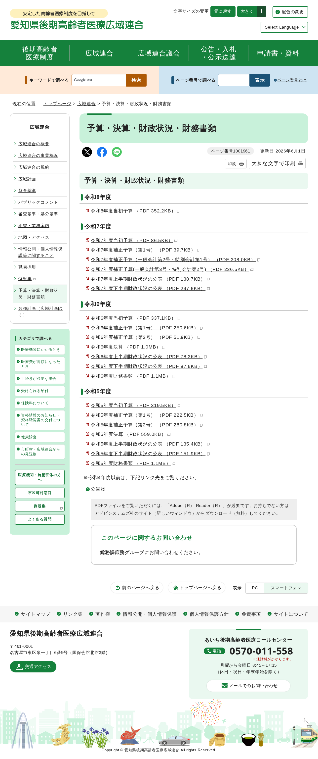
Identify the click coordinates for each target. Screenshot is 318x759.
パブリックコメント (38, 202)
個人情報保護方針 (209, 614)
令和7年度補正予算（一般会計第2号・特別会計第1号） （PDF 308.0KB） (173, 259)
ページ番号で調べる (196, 80)
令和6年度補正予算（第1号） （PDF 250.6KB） (145, 327)
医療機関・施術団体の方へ (39, 477)
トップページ (57, 103)
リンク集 (73, 614)
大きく (245, 11)
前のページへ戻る (140, 587)
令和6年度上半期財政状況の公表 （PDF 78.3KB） (146, 356)
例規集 (25, 278)
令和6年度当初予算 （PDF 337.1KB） (133, 318)
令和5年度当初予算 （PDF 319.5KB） (133, 405)
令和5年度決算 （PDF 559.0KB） (128, 434)
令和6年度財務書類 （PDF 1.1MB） (131, 376)
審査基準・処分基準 (38, 213)
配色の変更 (293, 11)
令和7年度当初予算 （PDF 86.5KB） (132, 240)
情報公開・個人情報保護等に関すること (40, 252)
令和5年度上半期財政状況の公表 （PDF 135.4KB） (148, 444)
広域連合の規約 (33, 167)
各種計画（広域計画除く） (40, 311)
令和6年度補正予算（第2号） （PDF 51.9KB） (143, 337)
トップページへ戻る (200, 587)
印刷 (232, 163)
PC (255, 587)
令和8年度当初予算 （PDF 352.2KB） (133, 210)
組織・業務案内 (33, 225)
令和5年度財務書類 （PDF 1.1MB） (131, 463)
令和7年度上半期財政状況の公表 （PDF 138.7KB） (148, 279)
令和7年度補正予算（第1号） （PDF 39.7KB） (143, 250)
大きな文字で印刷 (273, 163)
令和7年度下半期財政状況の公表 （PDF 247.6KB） (148, 288)
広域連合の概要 (33, 143)
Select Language (282, 27)
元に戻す (221, 11)
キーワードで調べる (49, 80)
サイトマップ (35, 614)
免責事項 (251, 614)
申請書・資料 (278, 53)
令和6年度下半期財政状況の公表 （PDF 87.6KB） (146, 366)
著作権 (102, 614)
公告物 (98, 489)
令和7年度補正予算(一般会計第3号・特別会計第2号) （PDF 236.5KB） (170, 269)
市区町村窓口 (40, 493)
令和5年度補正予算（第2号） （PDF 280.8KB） (145, 424)
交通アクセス (38, 666)
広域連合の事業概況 (38, 155)
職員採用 (27, 266)
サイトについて (291, 614)
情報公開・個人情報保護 (150, 614)
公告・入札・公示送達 (218, 53)
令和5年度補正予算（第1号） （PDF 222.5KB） (145, 415)
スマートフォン (286, 587)
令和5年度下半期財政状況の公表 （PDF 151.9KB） (148, 453)
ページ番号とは (292, 80)
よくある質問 (40, 519)
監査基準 (27, 190)
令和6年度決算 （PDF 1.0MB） (126, 347)
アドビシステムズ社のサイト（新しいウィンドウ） (145, 513)
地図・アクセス (33, 237)
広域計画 (27, 178)
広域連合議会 (159, 53)
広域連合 (99, 53)
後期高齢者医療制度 (39, 53)
